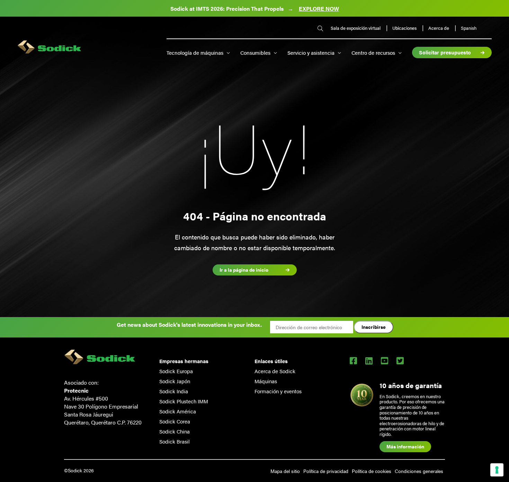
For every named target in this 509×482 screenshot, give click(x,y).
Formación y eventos (278, 391)
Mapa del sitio (285, 470)
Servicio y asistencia (310, 52)
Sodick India (173, 391)
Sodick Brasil (174, 441)
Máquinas (265, 381)
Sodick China (174, 431)
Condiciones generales (419, 470)
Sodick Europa (176, 371)
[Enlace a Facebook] (353, 360)
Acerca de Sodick (274, 371)
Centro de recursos (373, 52)
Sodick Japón (174, 381)
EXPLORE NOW (319, 8)
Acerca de (439, 28)
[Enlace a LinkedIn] (369, 360)
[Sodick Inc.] (49, 47)
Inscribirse (373, 326)
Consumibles (255, 52)
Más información (405, 446)
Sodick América (177, 411)
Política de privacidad (325, 470)
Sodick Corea (174, 421)
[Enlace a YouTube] (384, 360)
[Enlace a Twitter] (400, 360)
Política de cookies (371, 470)
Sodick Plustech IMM (183, 401)
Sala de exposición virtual (356, 28)
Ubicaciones (405, 28)
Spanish (468, 28)
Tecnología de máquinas (195, 52)
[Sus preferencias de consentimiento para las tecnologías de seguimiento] (496, 469)
